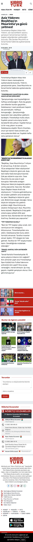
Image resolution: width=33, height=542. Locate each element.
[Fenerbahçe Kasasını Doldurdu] (8, 357)
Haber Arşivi (7, 505)
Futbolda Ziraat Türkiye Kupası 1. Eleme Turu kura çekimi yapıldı (8, 348)
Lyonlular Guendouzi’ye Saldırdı (24, 363)
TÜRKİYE (15, 511)
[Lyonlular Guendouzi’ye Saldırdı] (24, 357)
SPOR (11, 14)
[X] (11, 485)
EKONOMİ (5, 513)
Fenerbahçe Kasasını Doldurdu (7, 363)
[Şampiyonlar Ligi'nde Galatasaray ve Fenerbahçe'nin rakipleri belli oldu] (24, 341)
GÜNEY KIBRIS (25, 513)
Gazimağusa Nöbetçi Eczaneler (13, 491)
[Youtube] (18, 485)
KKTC (24, 10)
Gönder (5, 396)
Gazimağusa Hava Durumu (12, 493)
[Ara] (31, 4)
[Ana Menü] (2, 4)
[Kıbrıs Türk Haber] (16, 3)
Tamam (23, 539)
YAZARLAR (6, 511)
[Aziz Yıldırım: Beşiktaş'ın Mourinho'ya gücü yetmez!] (16, 60)
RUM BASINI (15, 513)
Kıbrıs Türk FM (6, 10)
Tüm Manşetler (8, 501)
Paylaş (5, 72)
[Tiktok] (21, 485)
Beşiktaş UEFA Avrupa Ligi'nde (8, 332)
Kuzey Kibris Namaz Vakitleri (12, 495)
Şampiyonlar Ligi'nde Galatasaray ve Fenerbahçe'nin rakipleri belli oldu (23, 348)
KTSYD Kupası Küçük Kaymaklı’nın (23, 332)
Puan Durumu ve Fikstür (11, 499)
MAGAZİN (14, 509)
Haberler (4, 14)
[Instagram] (14, 485)
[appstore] (16, 520)
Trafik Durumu (8, 497)
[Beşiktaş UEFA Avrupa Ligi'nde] (8, 326)
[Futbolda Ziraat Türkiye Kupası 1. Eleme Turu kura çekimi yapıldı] (8, 341)
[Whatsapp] (24, 485)
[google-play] (16, 525)
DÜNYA (23, 511)
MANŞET (17, 10)
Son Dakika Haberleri (10, 503)
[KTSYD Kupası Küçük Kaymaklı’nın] (24, 326)
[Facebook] (8, 485)
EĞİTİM (5, 515)
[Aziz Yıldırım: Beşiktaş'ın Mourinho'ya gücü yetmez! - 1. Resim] (16, 147)
